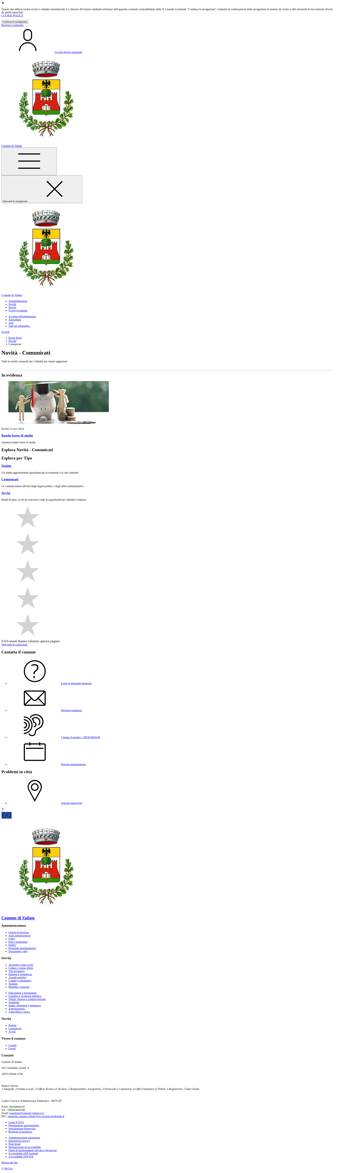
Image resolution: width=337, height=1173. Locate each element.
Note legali (14, 1144)
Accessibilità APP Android (23, 1153)
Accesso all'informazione (22, 316)
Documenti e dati (17, 951)
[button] (17, 301)
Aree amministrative (19, 935)
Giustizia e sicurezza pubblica (24, 996)
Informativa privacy (19, 1140)
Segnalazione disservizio (22, 1128)
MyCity (8, 1168)
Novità (12, 341)
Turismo (13, 983)
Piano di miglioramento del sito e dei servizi (32, 1150)
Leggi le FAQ (16, 1122)
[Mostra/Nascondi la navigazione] (29, 161)
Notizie (12, 1025)
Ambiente (13, 1002)
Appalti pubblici (17, 977)
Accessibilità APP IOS (20, 1156)
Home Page (14, 337)
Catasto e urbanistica (19, 980)
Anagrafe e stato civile (20, 964)
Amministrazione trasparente (24, 1137)
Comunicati (14, 1028)
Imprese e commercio (20, 974)
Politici (12, 945)
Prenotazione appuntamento (23, 1125)
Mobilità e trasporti (18, 986)
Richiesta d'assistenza (20, 1131)
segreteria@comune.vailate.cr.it (26, 1113)
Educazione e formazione (22, 992)
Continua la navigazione (15, 22)
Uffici (11, 938)
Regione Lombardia (12, 25)
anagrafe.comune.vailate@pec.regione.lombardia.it (36, 1116)
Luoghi (12, 1045)
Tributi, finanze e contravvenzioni (27, 999)
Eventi (12, 1048)
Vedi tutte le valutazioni (14, 644)
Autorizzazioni (16, 1008)
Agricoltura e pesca (19, 1011)
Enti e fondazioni (17, 941)
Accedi (5, 331)
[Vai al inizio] (2, 809)
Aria (10, 322)
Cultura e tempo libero (20, 968)
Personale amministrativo (22, 948)
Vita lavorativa (16, 971)
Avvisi (12, 1031)
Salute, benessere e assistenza (24, 1005)
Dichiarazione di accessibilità (24, 1147)
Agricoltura (14, 319)
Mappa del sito (9, 1162)
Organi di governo (18, 932)
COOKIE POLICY (12, 15)
